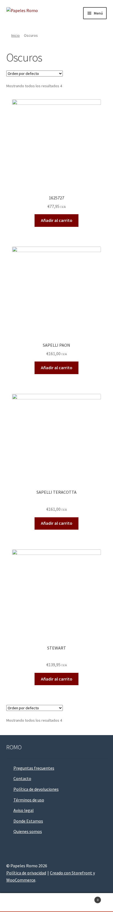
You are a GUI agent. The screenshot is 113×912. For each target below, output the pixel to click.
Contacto (22, 778)
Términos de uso (28, 800)
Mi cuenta (19, 902)
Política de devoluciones (36, 789)
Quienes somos (27, 831)
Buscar (56, 902)
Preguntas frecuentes (33, 768)
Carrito (87, 898)
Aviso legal (23, 810)
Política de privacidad (26, 873)
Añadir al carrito (56, 220)
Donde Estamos (28, 821)
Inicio (15, 35)
